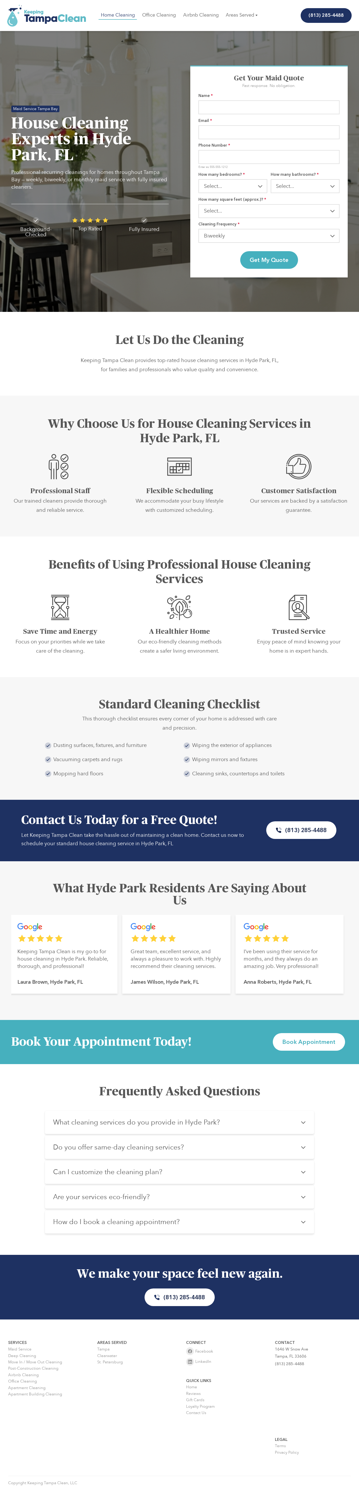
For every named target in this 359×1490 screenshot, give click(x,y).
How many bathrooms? (295, 174)
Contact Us (196, 1413)
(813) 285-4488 (326, 15)
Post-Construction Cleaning (33, 1368)
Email (205, 120)
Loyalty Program (200, 1407)
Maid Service (20, 1349)
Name (205, 96)
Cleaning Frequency (219, 224)
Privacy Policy (287, 1453)
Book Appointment (308, 1042)
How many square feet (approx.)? (232, 199)
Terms (280, 1446)
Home (191, 1387)
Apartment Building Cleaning (35, 1394)
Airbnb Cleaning (201, 15)
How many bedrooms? (221, 174)
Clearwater (107, 1356)
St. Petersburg (110, 1362)
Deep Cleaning (22, 1356)
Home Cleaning (118, 15)
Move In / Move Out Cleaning (35, 1362)
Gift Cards (195, 1400)
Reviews (193, 1394)
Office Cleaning (159, 15)
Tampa (103, 1349)
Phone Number (214, 145)
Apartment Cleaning (26, 1388)
